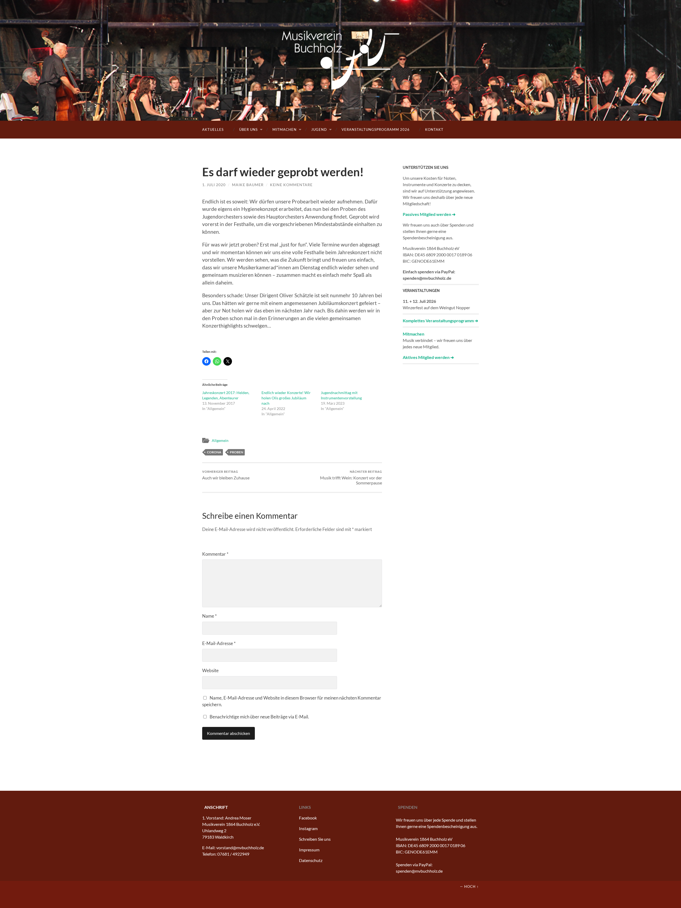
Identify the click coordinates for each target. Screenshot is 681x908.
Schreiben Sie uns (315, 839)
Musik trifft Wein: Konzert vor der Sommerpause (351, 478)
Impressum (309, 849)
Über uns (248, 129)
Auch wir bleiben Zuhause (226, 475)
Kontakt (434, 129)
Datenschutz (310, 860)
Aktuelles (213, 129)
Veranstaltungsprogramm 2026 (376, 129)
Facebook (308, 817)
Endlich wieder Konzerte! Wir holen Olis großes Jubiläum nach (286, 397)
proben (236, 452)
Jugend (319, 129)
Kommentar (215, 554)
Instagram (308, 828)
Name (209, 616)
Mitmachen (284, 129)
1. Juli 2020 (214, 185)
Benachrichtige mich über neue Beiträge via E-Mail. (259, 716)
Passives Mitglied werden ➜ (429, 214)
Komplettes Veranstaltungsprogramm (438, 320)
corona (214, 452)
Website (210, 670)
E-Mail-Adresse (219, 643)
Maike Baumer (248, 185)
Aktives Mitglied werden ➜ (428, 357)
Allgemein (220, 440)
